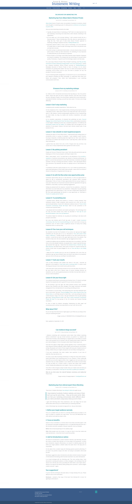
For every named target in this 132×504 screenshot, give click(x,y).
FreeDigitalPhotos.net (81, 376)
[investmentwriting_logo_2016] (66, 3)
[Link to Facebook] (96, 3)
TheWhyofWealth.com (73, 42)
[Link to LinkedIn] (93, 3)
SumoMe (57, 252)
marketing (65, 20)
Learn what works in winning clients (68, 264)
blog (63, 332)
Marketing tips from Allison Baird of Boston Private (66, 18)
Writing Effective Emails (58, 297)
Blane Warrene (49, 246)
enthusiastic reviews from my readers (55, 124)
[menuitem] (49, 8)
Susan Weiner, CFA (72, 20)
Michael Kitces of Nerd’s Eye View (77, 245)
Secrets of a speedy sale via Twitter (54, 194)
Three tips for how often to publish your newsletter (72, 369)
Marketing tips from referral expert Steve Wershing (66, 385)
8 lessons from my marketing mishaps (66, 88)
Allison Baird (49, 23)
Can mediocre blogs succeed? (66, 330)
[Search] (84, 8)
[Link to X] (95, 3)
